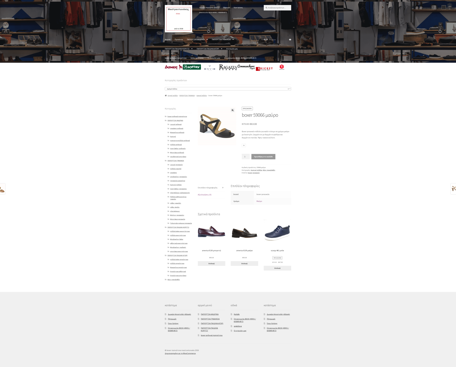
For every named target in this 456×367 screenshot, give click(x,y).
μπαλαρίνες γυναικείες (178, 177)
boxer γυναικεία (197, 58)
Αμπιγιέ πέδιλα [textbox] (227, 89)
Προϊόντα (179, 39)
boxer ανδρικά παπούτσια (175, 58)
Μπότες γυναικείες (177, 215)
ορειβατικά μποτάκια (178, 157)
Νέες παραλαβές (269, 170)
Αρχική (168, 39)
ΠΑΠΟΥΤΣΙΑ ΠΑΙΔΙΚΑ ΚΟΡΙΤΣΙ (177, 49)
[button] (233, 110)
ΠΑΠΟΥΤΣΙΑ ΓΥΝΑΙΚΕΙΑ (221, 39)
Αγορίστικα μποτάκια (178, 275)
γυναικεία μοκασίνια (177, 181)
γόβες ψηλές (175, 207)
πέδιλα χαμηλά (175, 169)
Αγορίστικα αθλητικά (178, 271)
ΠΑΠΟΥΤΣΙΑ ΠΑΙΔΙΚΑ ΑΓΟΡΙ (208, 49)
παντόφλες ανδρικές (178, 148)
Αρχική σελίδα (173, 95)
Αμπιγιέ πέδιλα (202, 95)
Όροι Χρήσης (238, 7)
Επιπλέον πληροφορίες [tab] (207, 187)
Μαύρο (259, 201)
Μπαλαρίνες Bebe (176, 239)
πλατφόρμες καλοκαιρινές (180, 193)
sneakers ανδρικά (176, 128)
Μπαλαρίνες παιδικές (178, 247)
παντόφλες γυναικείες (178, 189)
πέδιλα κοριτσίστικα (178, 235)
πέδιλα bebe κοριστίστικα (180, 231)
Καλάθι (237, 314)
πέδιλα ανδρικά (176, 145)
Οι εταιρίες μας (214, 58)
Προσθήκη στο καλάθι (263, 156)
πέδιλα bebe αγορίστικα (179, 259)
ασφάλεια (238, 326)
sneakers (173, 173)
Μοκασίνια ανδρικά (177, 132)
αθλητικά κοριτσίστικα (178, 243)
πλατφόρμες (175, 211)
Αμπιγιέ (173, 136)
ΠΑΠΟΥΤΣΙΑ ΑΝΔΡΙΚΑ (196, 39)
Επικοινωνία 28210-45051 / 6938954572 (213, 12)
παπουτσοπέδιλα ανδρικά (180, 140)
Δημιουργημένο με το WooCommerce (180, 353)
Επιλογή (212, 263)
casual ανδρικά (175, 124)
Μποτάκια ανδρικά (177, 152)
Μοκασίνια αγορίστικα (178, 267)
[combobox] (228, 88)
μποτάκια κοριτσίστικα (179, 251)
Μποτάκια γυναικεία (177, 219)
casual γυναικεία (176, 165)
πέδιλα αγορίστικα (177, 263)
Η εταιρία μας (232, 49)
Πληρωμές (226, 7)
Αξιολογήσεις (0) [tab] (204, 194)
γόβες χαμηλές (175, 203)
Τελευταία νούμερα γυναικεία (181, 223)
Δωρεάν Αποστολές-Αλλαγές (209, 7)
